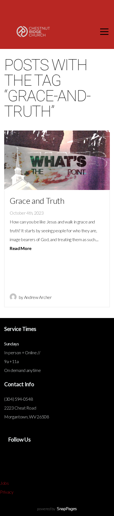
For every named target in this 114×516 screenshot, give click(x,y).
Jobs (4, 483)
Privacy (7, 491)
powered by (57, 508)
